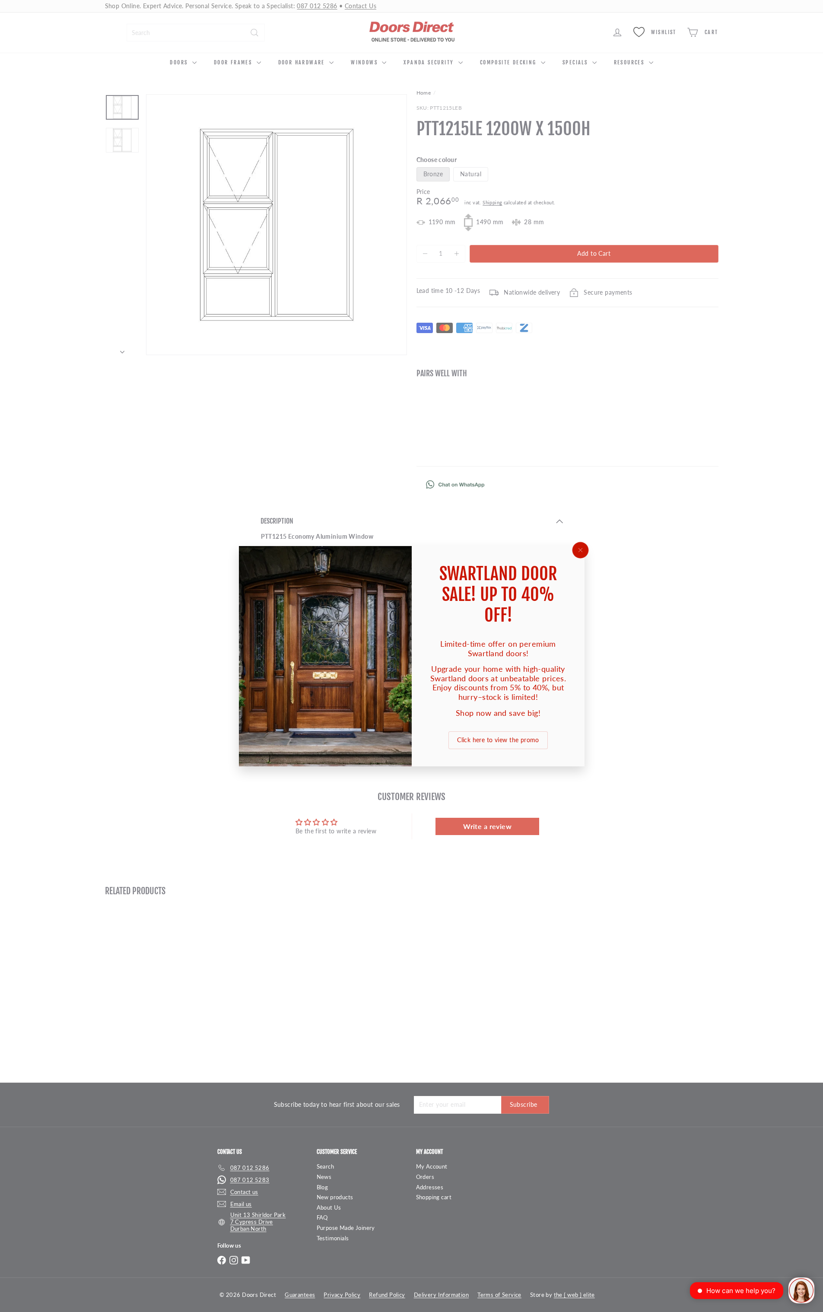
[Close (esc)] (580, 550)
